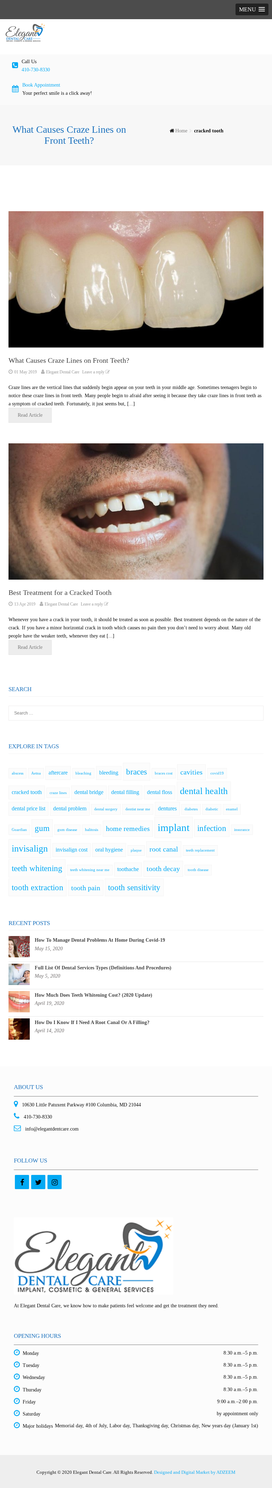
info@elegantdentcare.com (51, 1129)
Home (181, 130)
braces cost (163, 773)
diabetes (191, 809)
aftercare (58, 773)
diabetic (211, 809)
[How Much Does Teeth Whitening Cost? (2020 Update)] (19, 1001)
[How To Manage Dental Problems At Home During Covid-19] (19, 946)
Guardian (19, 830)
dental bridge (88, 792)
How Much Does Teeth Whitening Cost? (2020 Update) (93, 995)
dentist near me (137, 809)
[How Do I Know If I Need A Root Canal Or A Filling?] (19, 1028)
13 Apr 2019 (24, 604)
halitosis (91, 830)
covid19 (217, 773)
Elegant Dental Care (62, 372)
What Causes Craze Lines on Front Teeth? (68, 360)
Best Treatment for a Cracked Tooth (60, 592)
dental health (204, 791)
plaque (136, 850)
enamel (232, 809)
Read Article (30, 415)
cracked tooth (27, 792)
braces (136, 771)
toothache (128, 869)
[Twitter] (38, 1182)
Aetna (36, 773)
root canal (163, 849)
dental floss (159, 792)
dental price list (28, 808)
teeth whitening (37, 868)
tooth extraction (37, 887)
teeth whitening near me (89, 870)
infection (211, 828)
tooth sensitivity (134, 887)
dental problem (69, 808)
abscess (17, 773)
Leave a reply (94, 372)
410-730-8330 (36, 69)
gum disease (67, 830)
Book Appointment (41, 85)
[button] (252, 9)
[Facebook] (22, 1182)
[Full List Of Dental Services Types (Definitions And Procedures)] (19, 973)
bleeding (108, 773)
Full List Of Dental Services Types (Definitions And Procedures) (103, 967)
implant (173, 827)
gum (42, 828)
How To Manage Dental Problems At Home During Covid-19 (100, 940)
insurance (242, 830)
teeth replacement (200, 850)
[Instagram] (54, 1182)
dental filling (125, 792)
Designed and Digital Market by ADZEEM (195, 1472)
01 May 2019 (25, 372)
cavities (191, 772)
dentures (167, 808)
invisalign (30, 848)
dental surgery (106, 809)
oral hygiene (109, 850)
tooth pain (85, 888)
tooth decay (163, 868)
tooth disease (198, 870)
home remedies (128, 828)
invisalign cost (71, 850)
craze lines (58, 793)
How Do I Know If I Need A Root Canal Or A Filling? (92, 1022)
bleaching (83, 773)
